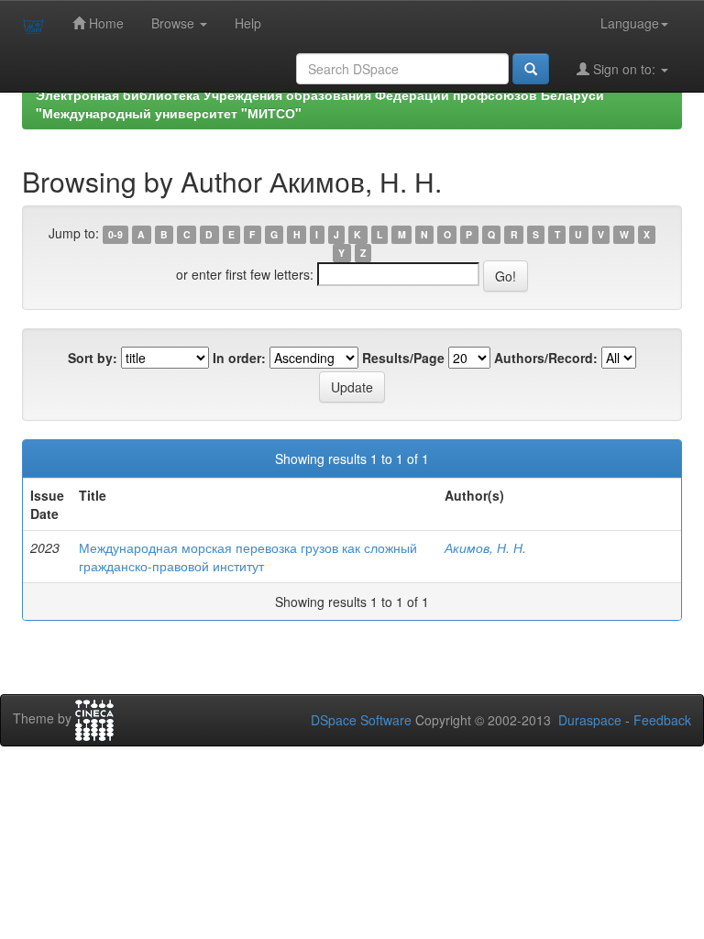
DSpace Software (361, 720)
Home (104, 23)
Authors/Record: (546, 357)
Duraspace (590, 720)
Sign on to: (624, 69)
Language (629, 23)
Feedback (662, 720)
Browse (174, 23)
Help (248, 23)
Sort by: (92, 357)
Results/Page (403, 357)
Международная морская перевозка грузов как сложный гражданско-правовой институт (248, 556)
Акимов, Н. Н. (485, 547)
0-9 (115, 234)
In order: (239, 357)
